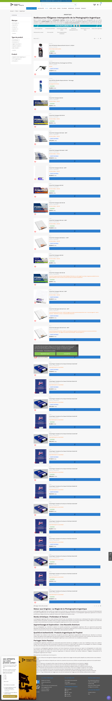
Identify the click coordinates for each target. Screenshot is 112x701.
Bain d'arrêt (16, 48)
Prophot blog (91, 683)
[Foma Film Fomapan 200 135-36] (41, 208)
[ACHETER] (74, 56)
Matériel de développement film (73, 29)
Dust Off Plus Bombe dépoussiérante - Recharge (61, 80)
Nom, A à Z (36, 38)
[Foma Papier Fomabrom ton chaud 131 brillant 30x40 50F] (41, 474)
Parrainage (67, 682)
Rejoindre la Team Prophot (94, 685)
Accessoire (16, 42)
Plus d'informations (39, 350)
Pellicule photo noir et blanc (85, 29)
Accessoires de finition (50, 28)
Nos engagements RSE (46, 687)
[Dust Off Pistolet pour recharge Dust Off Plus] (41, 68)
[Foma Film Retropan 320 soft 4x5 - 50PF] (41, 333)
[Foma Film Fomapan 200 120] (41, 190)
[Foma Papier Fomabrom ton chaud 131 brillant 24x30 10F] (41, 421)
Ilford (15, 31)
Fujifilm (15, 29)
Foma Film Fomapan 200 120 (56, 185)
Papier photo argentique (97, 28)
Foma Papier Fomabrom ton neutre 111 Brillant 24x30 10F (63, 573)
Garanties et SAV (45, 690)
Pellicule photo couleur (38, 32)
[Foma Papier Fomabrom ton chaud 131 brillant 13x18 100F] (41, 369)
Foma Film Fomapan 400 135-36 (57, 272)
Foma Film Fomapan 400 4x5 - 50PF (58, 291)
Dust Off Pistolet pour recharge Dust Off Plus (60, 63)
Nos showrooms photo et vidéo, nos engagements (93, 681)
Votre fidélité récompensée (71, 680)
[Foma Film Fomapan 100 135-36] (41, 120)
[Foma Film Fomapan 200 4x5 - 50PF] (41, 225)
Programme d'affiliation (70, 683)
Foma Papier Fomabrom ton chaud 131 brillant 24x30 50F (63, 433)
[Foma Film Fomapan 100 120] (41, 103)
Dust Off (15, 25)
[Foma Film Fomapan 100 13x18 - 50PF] (41, 138)
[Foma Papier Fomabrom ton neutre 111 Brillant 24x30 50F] (41, 596)
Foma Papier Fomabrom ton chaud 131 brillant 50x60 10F (63, 486)
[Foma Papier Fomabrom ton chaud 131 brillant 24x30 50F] (41, 439)
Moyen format (37, 663)
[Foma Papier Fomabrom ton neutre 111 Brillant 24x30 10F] (41, 579)
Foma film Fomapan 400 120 (56, 255)
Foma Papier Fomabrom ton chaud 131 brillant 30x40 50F (63, 468)
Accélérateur (16, 40)
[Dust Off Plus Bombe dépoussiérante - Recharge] (41, 85)
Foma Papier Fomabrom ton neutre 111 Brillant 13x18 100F (63, 503)
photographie (53, 655)
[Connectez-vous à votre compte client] (98, 5)
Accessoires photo (38, 669)
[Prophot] (17, 4)
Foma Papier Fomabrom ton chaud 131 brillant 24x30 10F (63, 416)
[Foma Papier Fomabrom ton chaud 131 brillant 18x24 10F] (41, 386)
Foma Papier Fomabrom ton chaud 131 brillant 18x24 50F (63, 398)
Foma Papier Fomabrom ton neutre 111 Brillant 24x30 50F (63, 591)
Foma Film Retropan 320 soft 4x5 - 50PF (59, 327)
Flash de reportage (38, 670)
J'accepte (67, 354)
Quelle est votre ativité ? (8, 672)
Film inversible (50, 32)
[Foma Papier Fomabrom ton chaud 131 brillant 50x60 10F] (41, 491)
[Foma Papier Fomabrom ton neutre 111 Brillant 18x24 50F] (41, 561)
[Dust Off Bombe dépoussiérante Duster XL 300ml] (41, 50)
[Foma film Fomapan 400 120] (41, 260)
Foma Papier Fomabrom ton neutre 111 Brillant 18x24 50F (63, 556)
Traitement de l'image (39, 672)
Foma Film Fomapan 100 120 (56, 97)
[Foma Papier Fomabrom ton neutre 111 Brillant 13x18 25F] (41, 526)
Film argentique (17, 58)
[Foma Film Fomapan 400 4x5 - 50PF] (41, 296)
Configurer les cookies (93, 687)
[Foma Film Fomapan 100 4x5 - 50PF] (41, 173)
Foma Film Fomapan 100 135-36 (57, 115)
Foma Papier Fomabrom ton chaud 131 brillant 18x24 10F (63, 381)
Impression (68, 696)
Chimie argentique (38, 28)
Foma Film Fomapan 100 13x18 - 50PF (58, 132)
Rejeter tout (45, 354)
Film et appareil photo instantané (61, 33)
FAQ (89, 694)
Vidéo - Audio (69, 692)
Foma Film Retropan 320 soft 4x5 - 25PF (59, 309)
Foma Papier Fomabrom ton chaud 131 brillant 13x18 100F (63, 363)
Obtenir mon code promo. (9, 696)
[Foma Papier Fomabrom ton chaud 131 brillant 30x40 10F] (41, 456)
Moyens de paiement (46, 682)
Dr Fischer (16, 23)
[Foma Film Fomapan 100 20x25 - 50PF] (41, 155)
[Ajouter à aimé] (35, 57)
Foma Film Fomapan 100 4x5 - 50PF (57, 167)
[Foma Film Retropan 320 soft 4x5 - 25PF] (41, 314)
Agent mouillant (17, 44)
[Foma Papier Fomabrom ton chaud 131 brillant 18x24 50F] (41, 404)
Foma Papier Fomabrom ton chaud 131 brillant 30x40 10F (63, 451)
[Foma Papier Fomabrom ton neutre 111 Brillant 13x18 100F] (41, 509)
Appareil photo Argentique (19, 57)
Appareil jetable (17, 45)
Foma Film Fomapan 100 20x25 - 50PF (58, 150)
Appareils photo (37, 657)
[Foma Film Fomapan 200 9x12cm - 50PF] (41, 243)
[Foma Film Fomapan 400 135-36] (41, 278)
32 (94, 38)
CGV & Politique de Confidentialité (49, 685)
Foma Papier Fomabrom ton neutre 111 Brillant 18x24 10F (63, 538)
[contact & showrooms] (95, 4)
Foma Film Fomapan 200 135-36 (57, 202)
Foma (15, 27)
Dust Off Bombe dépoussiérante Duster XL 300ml (61, 45)
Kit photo (15, 60)
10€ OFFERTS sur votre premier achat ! (9, 661)
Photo (67, 690)
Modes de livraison (45, 680)
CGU (42, 683)
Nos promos (68, 689)
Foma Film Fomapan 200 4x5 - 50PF (58, 220)
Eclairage (68, 694)
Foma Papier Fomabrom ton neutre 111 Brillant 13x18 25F (63, 521)
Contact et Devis (92, 692)
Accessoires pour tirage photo (62, 29)
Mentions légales (45, 689)
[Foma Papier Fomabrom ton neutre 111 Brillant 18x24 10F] (41, 544)
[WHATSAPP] (37, 687)
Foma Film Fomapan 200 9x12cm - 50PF (59, 237)
